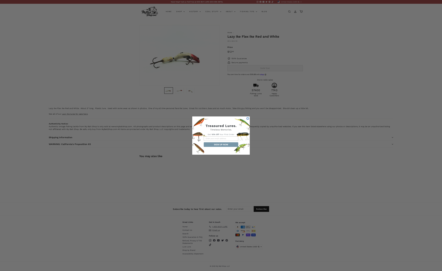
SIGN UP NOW (221, 144)
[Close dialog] (248, 118)
